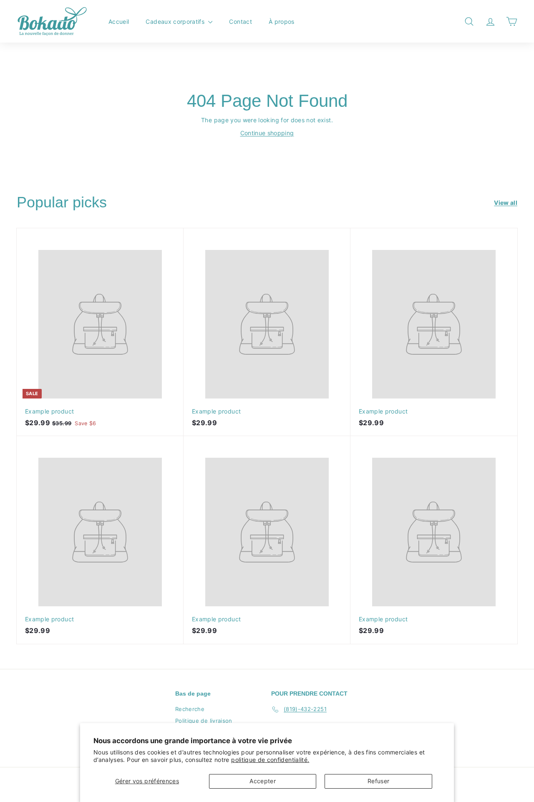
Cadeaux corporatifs (176, 21)
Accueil (118, 21)
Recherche (189, 709)
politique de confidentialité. (270, 759)
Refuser (378, 780)
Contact (240, 21)
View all (505, 202)
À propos (282, 21)
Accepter (262, 780)
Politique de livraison (203, 720)
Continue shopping (267, 132)
